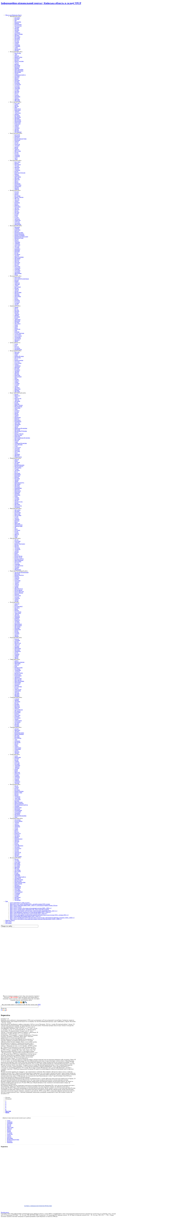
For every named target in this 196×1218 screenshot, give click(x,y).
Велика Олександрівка (13, 1139)
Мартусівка (10, 1127)
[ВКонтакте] (16, 1002)
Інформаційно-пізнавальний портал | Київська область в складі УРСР (41, 3)
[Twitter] (19, 1002)
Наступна (8, 1111)
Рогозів (9, 1124)
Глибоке (9, 1136)
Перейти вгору (5, 1212)
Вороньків (10, 1138)
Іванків (9, 1131)
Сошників (9, 1122)
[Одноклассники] (21, 1002)
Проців (9, 1126)
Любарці (9, 1128)
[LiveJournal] (26, 1002)
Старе (8, 1120)
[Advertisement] (27, 9)
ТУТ (39, 1004)
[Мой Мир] (23, 1002)
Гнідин (9, 1135)
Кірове (9, 1130)
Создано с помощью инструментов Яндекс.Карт (38, 1205)
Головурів (9, 1134)
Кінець (7, 1112)
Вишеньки (10, 1142)
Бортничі (9, 1141)
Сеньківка (9, 1123)
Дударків (9, 1132)
